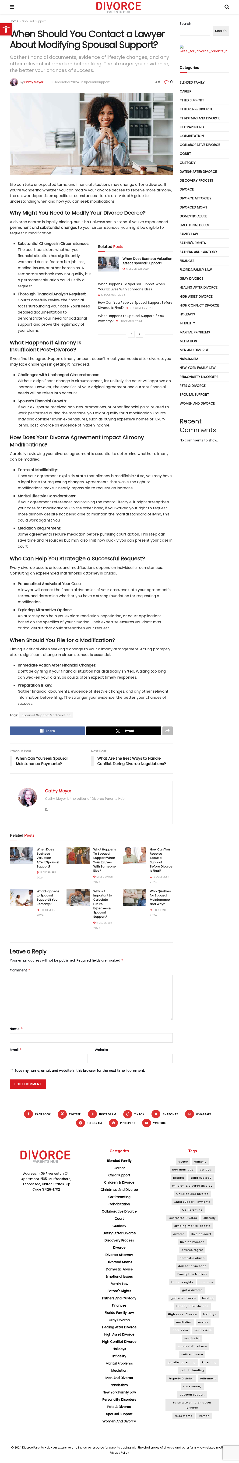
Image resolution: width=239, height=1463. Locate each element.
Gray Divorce (191, 278)
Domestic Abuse (193, 216)
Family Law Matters (192, 1274)
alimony (200, 1161)
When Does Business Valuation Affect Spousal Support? (147, 261)
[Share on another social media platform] (167, 730)
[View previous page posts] (131, 334)
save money (192, 1386)
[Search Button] (227, 7)
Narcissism (189, 358)
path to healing (192, 1370)
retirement (208, 1378)
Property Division (181, 1378)
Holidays (187, 314)
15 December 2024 (137, 269)
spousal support (192, 1394)
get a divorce (192, 1290)
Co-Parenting (192, 127)
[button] (6, 29)
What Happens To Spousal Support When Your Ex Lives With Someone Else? (104, 860)
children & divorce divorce (192, 1186)
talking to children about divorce (192, 1405)
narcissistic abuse (192, 1346)
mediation (184, 1322)
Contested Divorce (183, 1218)
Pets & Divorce (193, 385)
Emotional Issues (194, 225)
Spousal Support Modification (46, 715)
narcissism (203, 1330)
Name (16, 1028)
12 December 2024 (112, 294)
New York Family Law (198, 367)
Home (14, 21)
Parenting (209, 1362)
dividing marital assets (192, 1226)
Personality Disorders (199, 376)
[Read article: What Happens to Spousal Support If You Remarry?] (21, 897)
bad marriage (182, 1169)
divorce (179, 1234)
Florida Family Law (196, 269)
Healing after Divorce (199, 287)
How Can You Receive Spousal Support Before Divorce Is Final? (161, 860)
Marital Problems (195, 332)
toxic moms (183, 1416)
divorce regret (192, 1250)
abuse (183, 1161)
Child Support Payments (192, 1202)
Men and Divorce (194, 350)
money (203, 1322)
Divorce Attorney (195, 198)
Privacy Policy (119, 1453)
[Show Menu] (12, 7)
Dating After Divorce (198, 171)
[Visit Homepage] (119, 7)
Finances (187, 260)
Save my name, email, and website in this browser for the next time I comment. (79, 1070)
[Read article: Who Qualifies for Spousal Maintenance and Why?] (134, 897)
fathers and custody (198, 252)
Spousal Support (34, 21)
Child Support (192, 100)
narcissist (192, 1338)
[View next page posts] (139, 334)
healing (208, 1298)
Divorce (187, 189)
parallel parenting (182, 1362)
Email (16, 1049)
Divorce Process (192, 1242)
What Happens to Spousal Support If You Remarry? (48, 897)
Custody (188, 162)
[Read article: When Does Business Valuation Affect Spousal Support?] (108, 264)
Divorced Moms (193, 207)
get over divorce (183, 1298)
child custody (200, 1178)
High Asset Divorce (196, 296)
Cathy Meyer (33, 82)
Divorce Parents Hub (36, 1447)
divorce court (201, 1234)
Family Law (189, 234)
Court (185, 153)
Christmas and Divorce (200, 118)
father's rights (182, 1282)
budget (178, 1178)
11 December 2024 (65, 82)
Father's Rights (193, 242)
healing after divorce (192, 1306)
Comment (20, 970)
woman (204, 1416)
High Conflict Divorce (199, 305)
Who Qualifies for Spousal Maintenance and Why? (160, 897)
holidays (209, 1314)
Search (185, 23)
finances (206, 1282)
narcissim (180, 1330)
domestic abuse (192, 1258)
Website (101, 1049)
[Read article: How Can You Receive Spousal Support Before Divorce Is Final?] (134, 855)
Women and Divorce (197, 403)
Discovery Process (196, 180)
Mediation (188, 341)
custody (209, 1218)
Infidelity (187, 323)
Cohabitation (192, 136)
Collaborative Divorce (200, 144)
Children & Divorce (196, 109)
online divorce (192, 1354)
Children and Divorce (192, 1194)
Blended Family (192, 82)
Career (185, 91)
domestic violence (192, 1266)
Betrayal (206, 1169)
